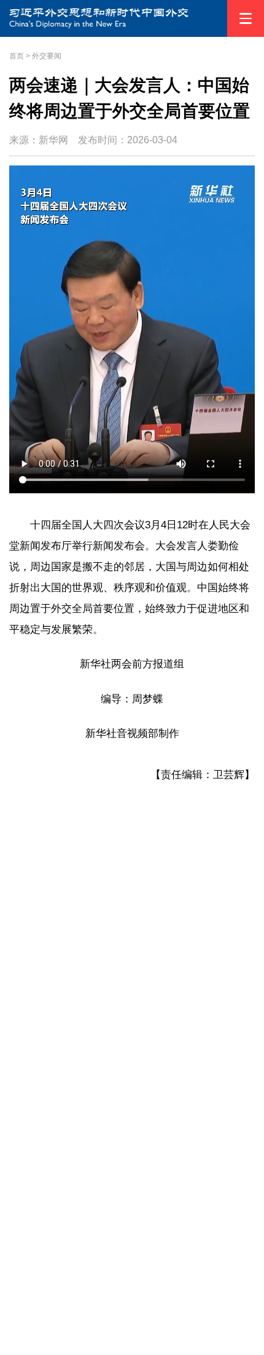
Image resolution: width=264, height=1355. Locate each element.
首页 (16, 56)
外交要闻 (46, 56)
